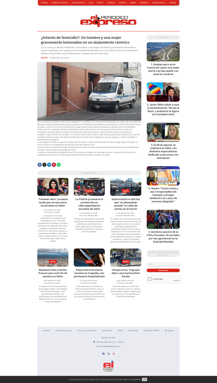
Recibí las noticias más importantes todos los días (108, 82)
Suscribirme (108, 100)
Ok (144, 379)
